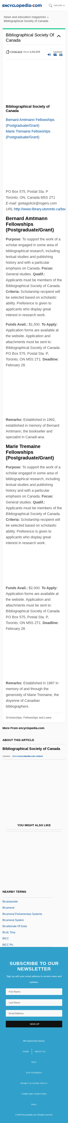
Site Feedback (34, 1073)
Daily (34, 1104)
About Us (40, 1052)
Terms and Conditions (34, 1094)
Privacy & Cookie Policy (33, 1083)
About (27, 756)
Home (26, 1052)
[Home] (22, 5)
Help (33, 1062)
